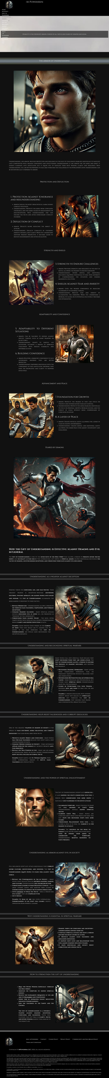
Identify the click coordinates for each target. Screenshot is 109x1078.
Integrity (5, 11)
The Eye (3, 42)
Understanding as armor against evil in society (54, 852)
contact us (39, 1067)
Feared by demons (54, 447)
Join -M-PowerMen (5, 14)
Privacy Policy (65, 1039)
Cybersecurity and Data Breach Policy (85, 1039)
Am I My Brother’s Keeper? (5, 24)
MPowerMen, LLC (25, 1049)
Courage (5, 21)
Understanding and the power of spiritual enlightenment (54, 778)
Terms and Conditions (33, 1042)
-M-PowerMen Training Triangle (5, 36)
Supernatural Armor (6, 18)
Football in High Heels (5, 30)
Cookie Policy (53, 1039)
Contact (43, 1039)
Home (4, 9)
